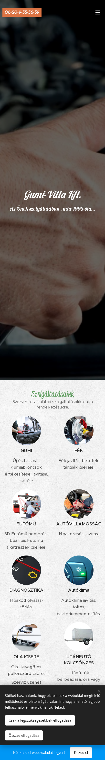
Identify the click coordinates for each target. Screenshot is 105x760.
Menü (98, 12)
